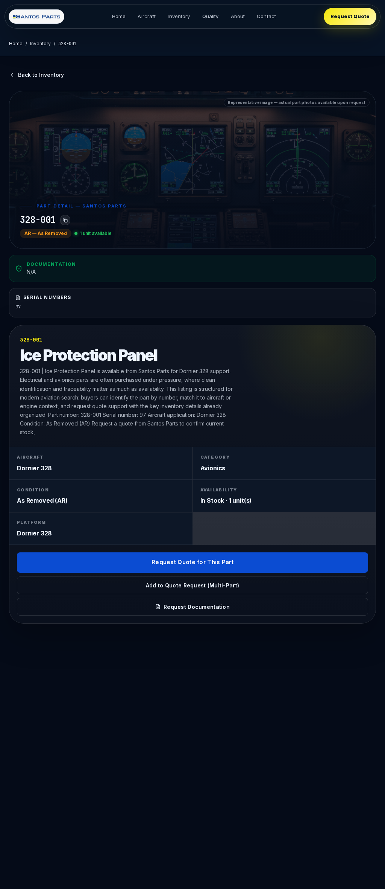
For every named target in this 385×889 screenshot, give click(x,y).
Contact (266, 16)
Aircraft (147, 16)
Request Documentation (197, 607)
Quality (210, 16)
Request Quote (350, 16)
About (238, 16)
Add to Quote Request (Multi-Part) (192, 585)
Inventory (179, 16)
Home (119, 16)
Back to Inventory (41, 75)
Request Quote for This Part (192, 562)
